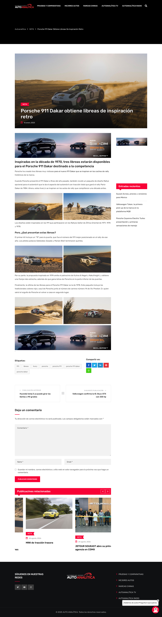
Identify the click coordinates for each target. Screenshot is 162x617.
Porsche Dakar (22, 372)
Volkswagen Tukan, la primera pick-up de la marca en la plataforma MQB (129, 208)
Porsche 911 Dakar (73, 366)
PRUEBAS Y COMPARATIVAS (49, 6)
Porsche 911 (57, 366)
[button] (103, 491)
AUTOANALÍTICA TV (110, 6)
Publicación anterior (31, 390)
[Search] (146, 5)
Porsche (45, 366)
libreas (26, 366)
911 (18, 366)
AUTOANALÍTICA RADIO (132, 6)
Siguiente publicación (93, 390)
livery (35, 366)
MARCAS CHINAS (90, 6)
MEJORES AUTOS (72, 6)
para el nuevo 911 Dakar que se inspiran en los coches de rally (81, 171)
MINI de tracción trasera (19, 542)
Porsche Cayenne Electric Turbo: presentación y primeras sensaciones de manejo (130, 222)
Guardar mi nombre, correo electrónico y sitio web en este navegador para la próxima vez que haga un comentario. (63, 471)
